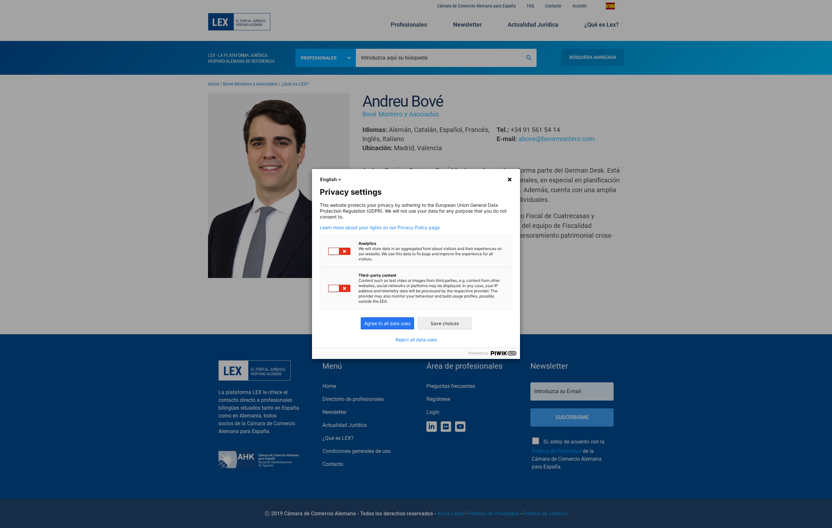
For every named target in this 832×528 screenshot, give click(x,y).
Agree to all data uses (387, 323)
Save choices (445, 323)
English (328, 179)
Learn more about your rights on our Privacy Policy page (380, 227)
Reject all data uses (416, 339)
